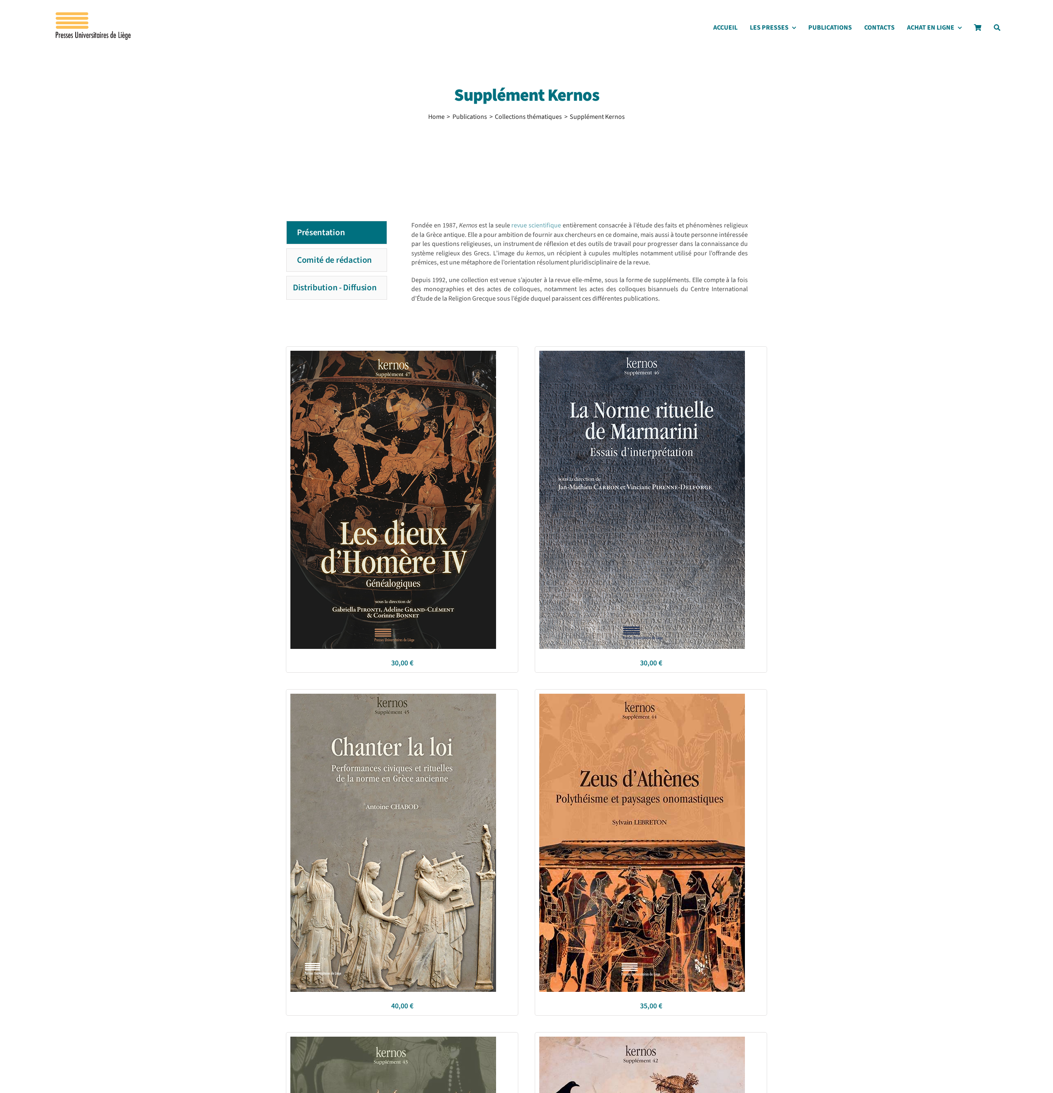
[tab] (336, 232)
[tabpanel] (575, 273)
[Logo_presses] (94, 15)
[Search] (997, 30)
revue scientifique (536, 225)
